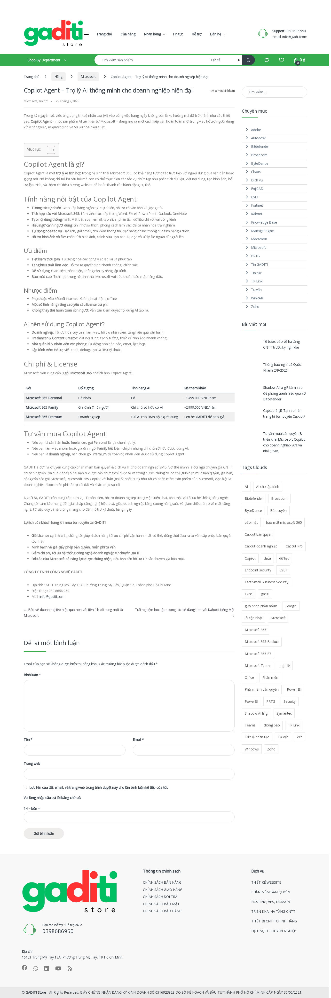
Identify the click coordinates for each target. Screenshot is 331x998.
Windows (252, 749)
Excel (248, 594)
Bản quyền (278, 510)
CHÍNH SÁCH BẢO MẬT (161, 934)
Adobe (256, 129)
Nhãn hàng (152, 34)
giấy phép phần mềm (261, 606)
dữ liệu (284, 558)
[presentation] (306, 865)
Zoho (255, 306)
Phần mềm (270, 677)
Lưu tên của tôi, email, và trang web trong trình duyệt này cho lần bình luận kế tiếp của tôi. (98, 787)
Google (291, 606)
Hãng (59, 76)
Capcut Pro (294, 546)
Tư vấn (256, 289)
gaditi (265, 594)
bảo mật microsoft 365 (284, 522)
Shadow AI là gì (256, 713)
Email (138, 739)
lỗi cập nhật (253, 618)
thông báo (272, 725)
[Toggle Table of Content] (48, 150)
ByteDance (259, 163)
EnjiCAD (257, 188)
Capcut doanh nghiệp (261, 546)
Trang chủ (104, 34)
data (267, 558)
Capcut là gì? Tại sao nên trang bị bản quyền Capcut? (284, 413)
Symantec (284, 713)
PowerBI (251, 701)
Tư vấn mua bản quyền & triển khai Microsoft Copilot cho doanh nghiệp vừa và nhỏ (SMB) (284, 442)
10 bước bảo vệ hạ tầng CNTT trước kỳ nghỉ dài (281, 344)
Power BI (294, 689)
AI (246, 486)
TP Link (256, 281)
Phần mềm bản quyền (261, 689)
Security (290, 701)
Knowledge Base (264, 222)
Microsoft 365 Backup (262, 641)
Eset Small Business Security (266, 582)
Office (249, 677)
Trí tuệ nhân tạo (257, 737)
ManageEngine (262, 230)
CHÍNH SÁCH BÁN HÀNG (162, 912)
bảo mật (251, 522)
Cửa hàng (128, 34)
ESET (255, 197)
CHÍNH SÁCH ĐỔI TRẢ (160, 927)
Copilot (250, 558)
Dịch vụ (257, 180)
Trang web (32, 763)
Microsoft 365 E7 (258, 653)
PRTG (255, 256)
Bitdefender (260, 146)
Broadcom (259, 155)
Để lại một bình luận (223, 91)
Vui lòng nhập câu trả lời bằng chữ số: (52, 797)
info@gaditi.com (51, 596)
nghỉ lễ (285, 665)
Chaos (256, 171)
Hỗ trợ (196, 34)
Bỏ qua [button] (316, 6)
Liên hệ (215, 34)
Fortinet (257, 205)
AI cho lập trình (267, 486)
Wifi (299, 737)
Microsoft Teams (258, 665)
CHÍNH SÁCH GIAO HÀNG (162, 920)
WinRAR (257, 298)
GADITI (201, 416)
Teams (250, 725)
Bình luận (32, 675)
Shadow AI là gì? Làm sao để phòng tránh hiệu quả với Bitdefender (284, 393)
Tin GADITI (259, 264)
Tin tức (178, 34)
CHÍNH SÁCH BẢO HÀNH (162, 941)
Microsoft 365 (255, 629)
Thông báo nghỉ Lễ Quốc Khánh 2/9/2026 (282, 367)
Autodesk (258, 138)
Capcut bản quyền (258, 534)
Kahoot (256, 213)
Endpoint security (258, 570)
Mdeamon (259, 239)
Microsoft (88, 76)
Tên (28, 739)
